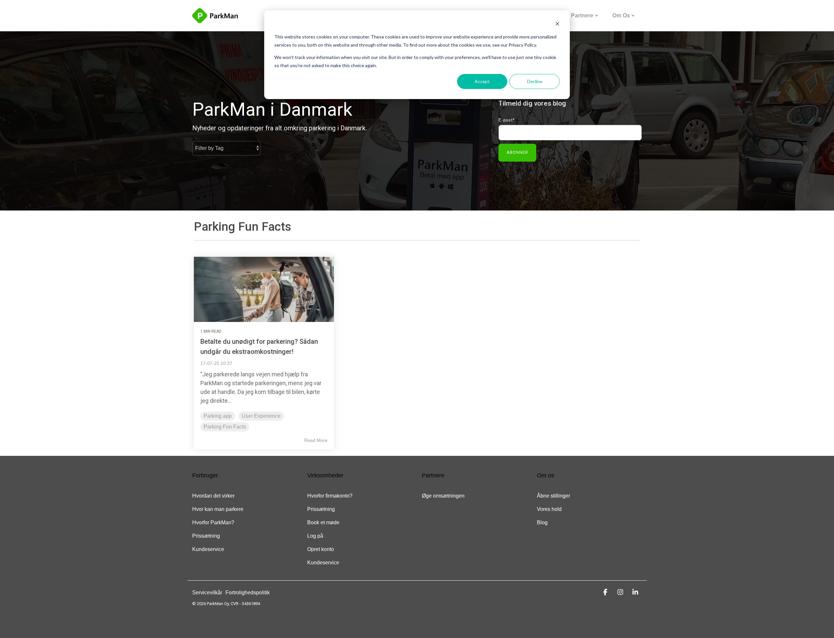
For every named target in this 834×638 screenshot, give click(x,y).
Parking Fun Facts (225, 426)
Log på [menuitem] (315, 536)
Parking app (218, 416)
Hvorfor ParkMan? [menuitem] (213, 522)
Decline (534, 81)
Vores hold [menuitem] (549, 509)
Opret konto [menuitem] (320, 549)
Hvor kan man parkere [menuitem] (217, 509)
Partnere (582, 15)
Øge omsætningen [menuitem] (443, 496)
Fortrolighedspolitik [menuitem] (247, 592)
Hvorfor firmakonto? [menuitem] (329, 496)
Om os (621, 15)
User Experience (261, 416)
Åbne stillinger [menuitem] (553, 496)
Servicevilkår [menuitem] (207, 592)
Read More (315, 440)
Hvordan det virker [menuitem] (213, 496)
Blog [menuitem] (542, 522)
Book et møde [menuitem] (323, 522)
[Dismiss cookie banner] (557, 25)
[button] (606, 592)
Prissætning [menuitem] (206, 536)
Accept (482, 81)
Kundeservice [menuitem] (208, 549)
